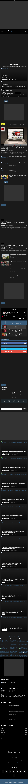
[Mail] (13, 771)
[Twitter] (24, 771)
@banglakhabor (14, 636)
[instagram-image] (4, 642)
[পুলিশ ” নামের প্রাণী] (4, 684)
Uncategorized (5, 75)
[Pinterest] (17, 771)
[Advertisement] (14, 15)
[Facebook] (3, 771)
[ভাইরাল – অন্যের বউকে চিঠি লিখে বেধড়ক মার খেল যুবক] (5, 278)
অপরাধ (20, 124)
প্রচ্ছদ (21, 205)
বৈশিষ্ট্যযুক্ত (25, 205)
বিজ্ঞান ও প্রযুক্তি (4, 629)
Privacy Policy (7, 780)
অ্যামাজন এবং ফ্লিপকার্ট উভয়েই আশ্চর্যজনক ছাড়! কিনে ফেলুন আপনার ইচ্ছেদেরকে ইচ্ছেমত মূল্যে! (13, 548)
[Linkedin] (10, 771)
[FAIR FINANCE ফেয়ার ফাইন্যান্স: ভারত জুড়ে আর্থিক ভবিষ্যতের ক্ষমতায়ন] (14, 87)
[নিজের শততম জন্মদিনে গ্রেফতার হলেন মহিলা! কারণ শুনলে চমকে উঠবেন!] (5, 270)
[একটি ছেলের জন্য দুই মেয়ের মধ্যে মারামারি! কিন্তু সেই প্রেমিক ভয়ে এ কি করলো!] (5, 263)
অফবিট (2, 144)
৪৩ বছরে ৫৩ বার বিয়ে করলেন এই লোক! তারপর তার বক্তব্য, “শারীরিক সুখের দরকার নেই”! (12, 246)
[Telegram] (20, 771)
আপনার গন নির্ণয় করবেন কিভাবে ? (14, 705)
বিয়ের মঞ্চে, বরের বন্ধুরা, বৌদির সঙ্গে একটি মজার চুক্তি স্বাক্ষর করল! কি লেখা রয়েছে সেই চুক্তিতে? (13, 595)
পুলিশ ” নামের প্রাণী (12, 682)
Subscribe (24, 351)
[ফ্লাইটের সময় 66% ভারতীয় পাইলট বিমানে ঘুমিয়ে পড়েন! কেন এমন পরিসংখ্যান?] (4, 170)
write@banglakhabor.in (16, 762)
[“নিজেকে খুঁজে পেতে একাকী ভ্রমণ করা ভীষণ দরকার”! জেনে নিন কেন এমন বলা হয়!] (4, 158)
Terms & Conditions (14, 780)
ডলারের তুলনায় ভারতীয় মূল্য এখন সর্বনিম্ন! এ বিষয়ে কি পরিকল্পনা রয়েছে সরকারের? (14, 66)
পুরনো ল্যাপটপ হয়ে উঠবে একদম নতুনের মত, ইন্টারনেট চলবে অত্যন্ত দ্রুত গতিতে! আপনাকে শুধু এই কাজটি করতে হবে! (12, 627)
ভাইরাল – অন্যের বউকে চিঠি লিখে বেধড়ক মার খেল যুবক (18, 275)
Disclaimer (21, 780)
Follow (24, 348)
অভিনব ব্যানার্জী (3, 150)
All (10, 124)
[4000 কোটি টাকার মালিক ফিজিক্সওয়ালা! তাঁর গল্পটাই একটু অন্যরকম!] (4, 177)
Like (25, 343)
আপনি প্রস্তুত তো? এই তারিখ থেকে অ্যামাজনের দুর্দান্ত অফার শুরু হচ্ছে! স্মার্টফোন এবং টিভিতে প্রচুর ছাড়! (13, 611)
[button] (2, 32)
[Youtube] (14, 775)
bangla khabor (5, 79)
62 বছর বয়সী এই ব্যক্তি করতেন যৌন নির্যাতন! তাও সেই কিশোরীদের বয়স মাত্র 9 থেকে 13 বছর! (12, 564)
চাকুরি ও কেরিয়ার (15, 124)
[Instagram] (6, 771)
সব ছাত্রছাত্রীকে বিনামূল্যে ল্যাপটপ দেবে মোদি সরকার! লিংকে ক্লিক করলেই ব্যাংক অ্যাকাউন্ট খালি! (13, 532)
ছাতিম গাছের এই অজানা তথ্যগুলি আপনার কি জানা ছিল (17, 718)
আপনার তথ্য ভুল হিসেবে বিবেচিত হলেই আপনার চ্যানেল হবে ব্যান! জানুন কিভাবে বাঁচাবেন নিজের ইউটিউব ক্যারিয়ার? (14, 452)
